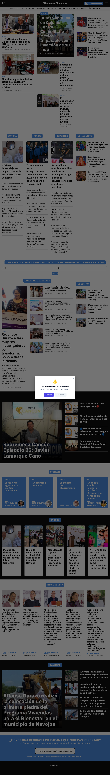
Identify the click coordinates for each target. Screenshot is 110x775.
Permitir (49, 395)
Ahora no (60, 395)
